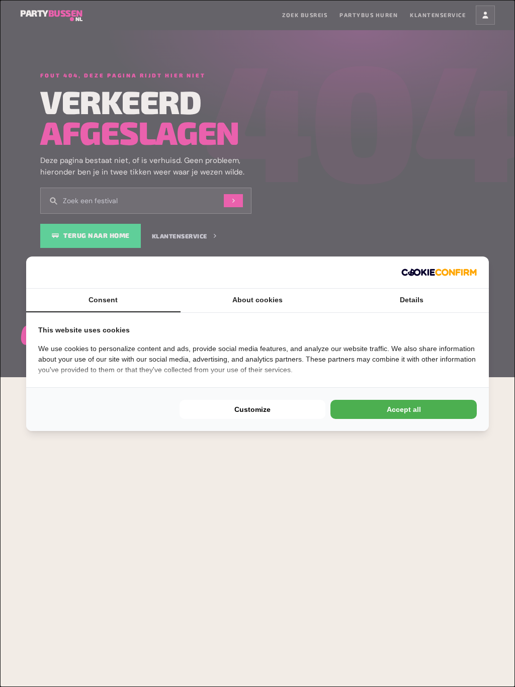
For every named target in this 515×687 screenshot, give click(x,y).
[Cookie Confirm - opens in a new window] (439, 272)
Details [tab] (411, 300)
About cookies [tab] (257, 300)
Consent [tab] (103, 300)
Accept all (404, 409)
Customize (252, 409)
